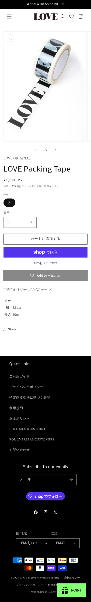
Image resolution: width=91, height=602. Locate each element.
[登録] (71, 479)
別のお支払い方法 (45, 263)
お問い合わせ (19, 450)
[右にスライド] (56, 150)
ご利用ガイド (19, 376)
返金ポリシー (19, 419)
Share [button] (12, 329)
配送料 (15, 186)
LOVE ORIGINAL (17, 158)
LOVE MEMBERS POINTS (28, 429)
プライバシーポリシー (26, 387)
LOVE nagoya (28, 577)
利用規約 (16, 408)
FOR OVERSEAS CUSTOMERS (31, 439)
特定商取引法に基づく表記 (29, 398)
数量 (7, 213)
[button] (9, 16)
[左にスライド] (35, 150)
